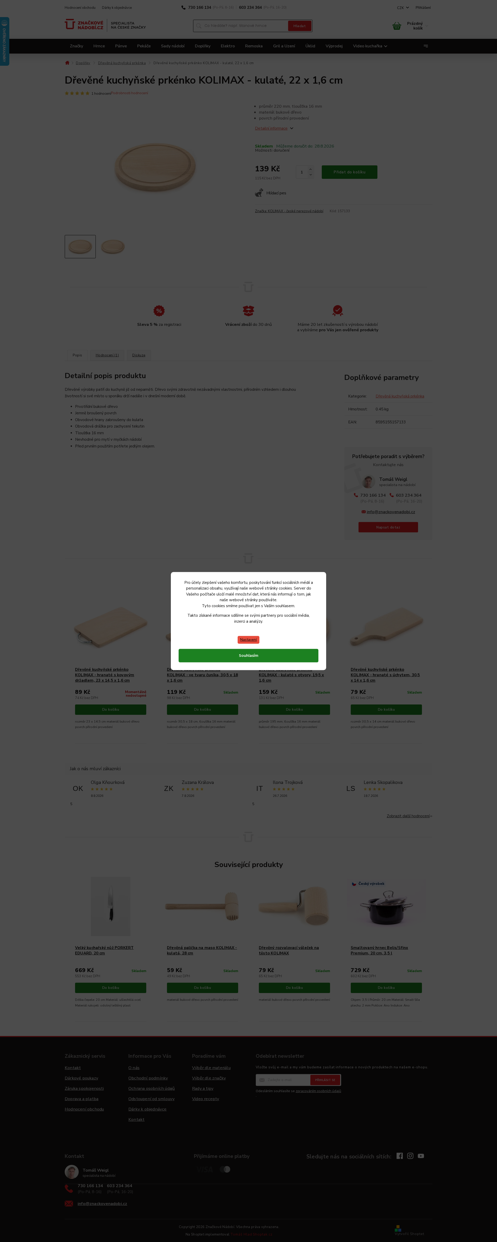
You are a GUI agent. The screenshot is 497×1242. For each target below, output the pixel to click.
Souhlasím (248, 655)
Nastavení (248, 639)
